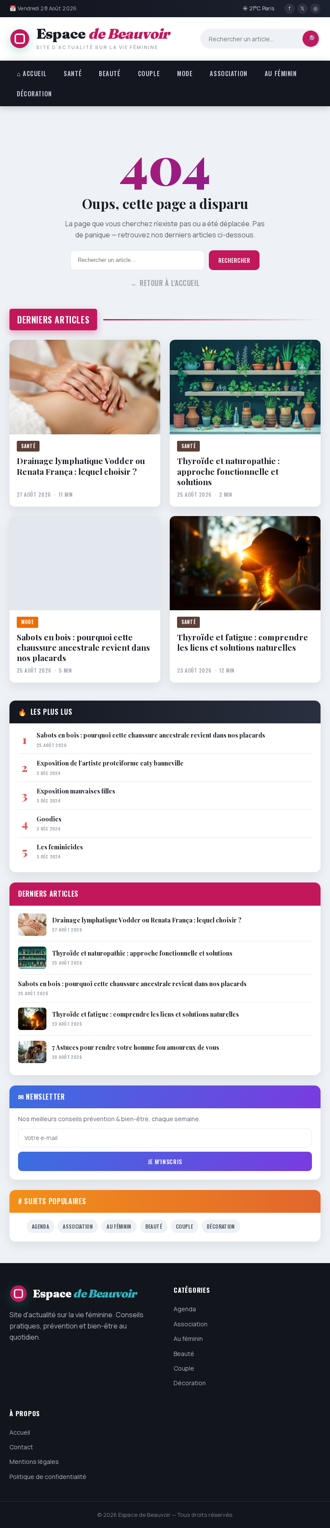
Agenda (40, 1226)
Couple (149, 73)
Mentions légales (34, 1461)
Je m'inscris (165, 1161)
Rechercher (234, 260)
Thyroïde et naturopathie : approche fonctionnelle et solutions (228, 471)
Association (228, 73)
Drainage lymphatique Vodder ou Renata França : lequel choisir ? (81, 466)
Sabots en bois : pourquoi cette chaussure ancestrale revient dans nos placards (83, 647)
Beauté (109, 73)
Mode (184, 73)
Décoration (34, 93)
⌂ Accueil (31, 73)
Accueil (19, 1432)
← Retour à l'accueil (165, 283)
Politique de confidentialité (47, 1477)
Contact (21, 1447)
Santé (73, 73)
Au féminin (281, 73)
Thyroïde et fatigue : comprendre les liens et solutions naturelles (242, 642)
